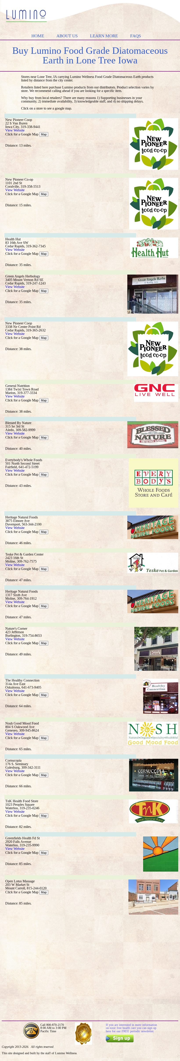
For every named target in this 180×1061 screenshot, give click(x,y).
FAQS (135, 35)
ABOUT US (67, 35)
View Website (15, 130)
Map (44, 134)
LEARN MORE (104, 35)
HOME (37, 35)
